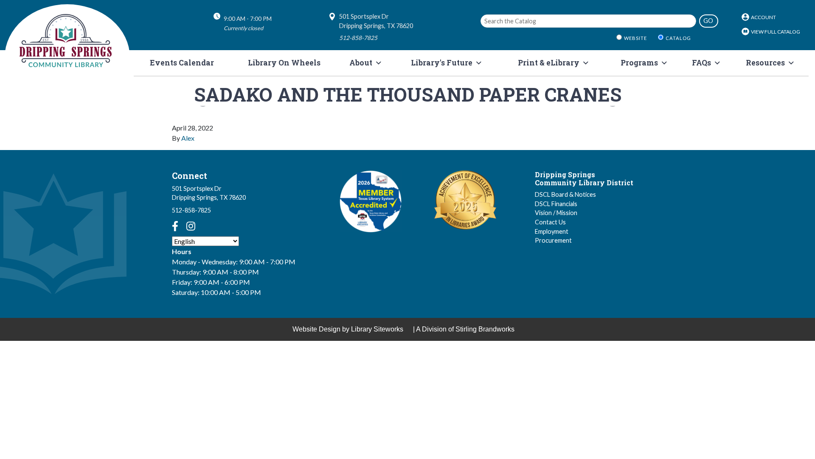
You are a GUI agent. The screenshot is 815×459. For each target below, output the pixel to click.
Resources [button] (765, 63)
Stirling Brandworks (484, 329)
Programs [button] (639, 63)
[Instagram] (190, 226)
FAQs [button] (701, 63)
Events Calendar (182, 63)
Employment (551, 231)
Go (708, 20)
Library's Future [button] (441, 63)
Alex (187, 138)
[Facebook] (175, 226)
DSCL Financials (556, 203)
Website (635, 38)
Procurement (553, 240)
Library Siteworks (377, 329)
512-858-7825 (191, 210)
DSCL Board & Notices (565, 194)
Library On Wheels (284, 63)
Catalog (678, 38)
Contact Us (550, 222)
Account (763, 17)
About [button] (360, 63)
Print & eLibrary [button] (548, 63)
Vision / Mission (556, 212)
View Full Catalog (775, 31)
